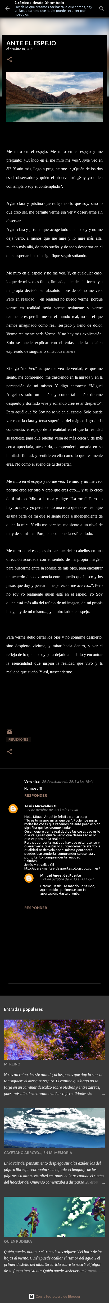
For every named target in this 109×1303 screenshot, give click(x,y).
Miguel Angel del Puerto (60, 875)
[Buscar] (101, 8)
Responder (35, 795)
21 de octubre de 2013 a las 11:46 (52, 810)
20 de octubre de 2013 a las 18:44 (67, 781)
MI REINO (12, 1064)
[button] (9, 59)
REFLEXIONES (18, 739)
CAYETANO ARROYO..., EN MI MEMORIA (38, 1153)
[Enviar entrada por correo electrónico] (9, 733)
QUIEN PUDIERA (18, 1241)
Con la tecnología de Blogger (57, 1296)
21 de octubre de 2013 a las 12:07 (68, 879)
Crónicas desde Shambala (39, 3)
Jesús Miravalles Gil (41, 806)
